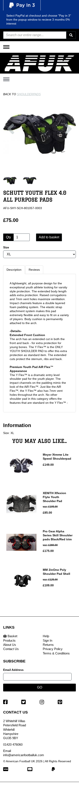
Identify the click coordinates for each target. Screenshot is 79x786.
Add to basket (49, 237)
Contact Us (11, 649)
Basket (12, 636)
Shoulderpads (29, 94)
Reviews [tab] (34, 269)
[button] (10, 145)
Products (9, 640)
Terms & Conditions (56, 653)
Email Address (13, 669)
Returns (48, 644)
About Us (9, 644)
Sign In (47, 640)
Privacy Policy (53, 649)
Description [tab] (14, 269)
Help (46, 636)
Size (6, 247)
